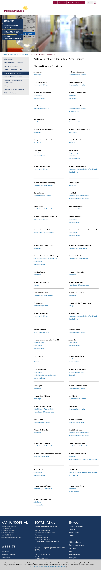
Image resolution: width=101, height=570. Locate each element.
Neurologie (37, 75)
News (71, 551)
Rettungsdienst (74, 98)
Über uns (72, 539)
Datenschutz (5, 558)
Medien (71, 536)
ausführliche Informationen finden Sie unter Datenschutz (48, 567)
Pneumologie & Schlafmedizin (44, 232)
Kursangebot (73, 558)
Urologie (36, 285)
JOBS (78, 3)
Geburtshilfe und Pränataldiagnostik (45, 258)
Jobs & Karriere (74, 533)
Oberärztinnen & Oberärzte (43, 54)
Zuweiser (72, 529)
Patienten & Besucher (76, 526)
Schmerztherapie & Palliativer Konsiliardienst (84, 459)
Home (4, 54)
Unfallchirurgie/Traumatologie (79, 196)
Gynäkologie (38, 95)
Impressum (5, 551)
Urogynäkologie (74, 153)
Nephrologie (73, 132)
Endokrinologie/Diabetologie (43, 489)
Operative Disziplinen (41, 85)
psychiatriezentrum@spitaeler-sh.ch (47, 541)
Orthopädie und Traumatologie (79, 199)
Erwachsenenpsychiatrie (41, 108)
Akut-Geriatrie (73, 172)
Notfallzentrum (74, 111)
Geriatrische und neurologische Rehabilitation (83, 169)
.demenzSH (37, 362)
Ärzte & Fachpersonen (19, 54)
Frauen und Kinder (39, 98)
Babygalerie (73, 548)
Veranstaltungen (74, 555)
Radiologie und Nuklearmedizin (44, 185)
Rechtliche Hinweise (8, 555)
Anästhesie (72, 95)
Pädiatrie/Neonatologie (76, 422)
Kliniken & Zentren (75, 542)
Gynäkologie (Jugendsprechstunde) (45, 375)
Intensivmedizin (74, 362)
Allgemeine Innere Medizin (77, 75)
